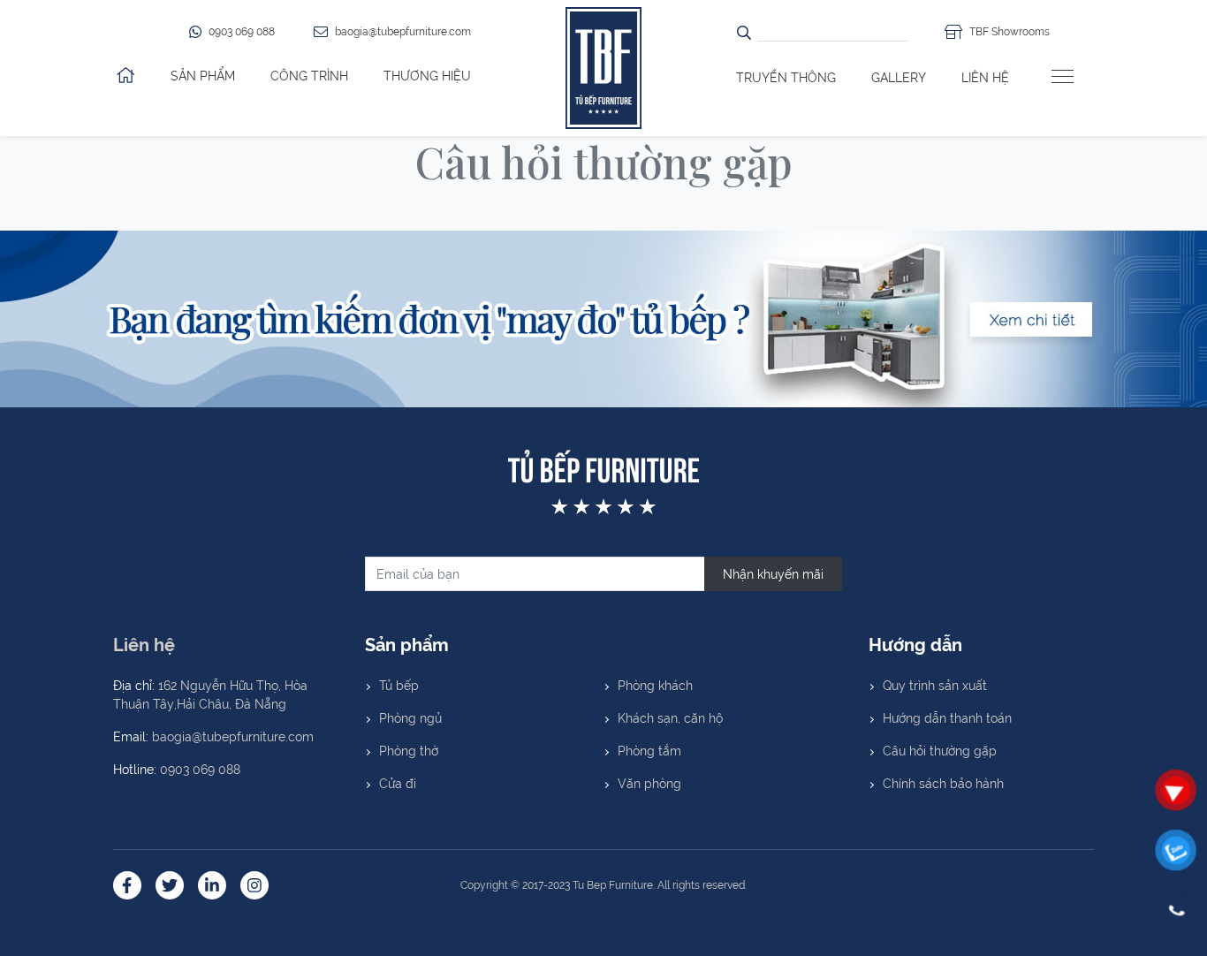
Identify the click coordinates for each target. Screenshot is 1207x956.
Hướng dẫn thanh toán (947, 717)
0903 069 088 (200, 769)
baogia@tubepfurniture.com (233, 736)
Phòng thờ (408, 750)
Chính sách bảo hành (943, 783)
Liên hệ (985, 77)
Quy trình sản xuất (935, 685)
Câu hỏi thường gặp (940, 750)
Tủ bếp (399, 685)
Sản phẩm (203, 75)
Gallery (898, 77)
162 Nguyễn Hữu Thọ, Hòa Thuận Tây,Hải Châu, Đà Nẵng (210, 694)
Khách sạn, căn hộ (670, 717)
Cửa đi (397, 783)
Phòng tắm (649, 750)
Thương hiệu (427, 75)
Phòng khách (655, 685)
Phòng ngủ (410, 717)
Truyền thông (786, 77)
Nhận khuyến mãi (773, 573)
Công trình (309, 75)
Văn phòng (649, 783)
